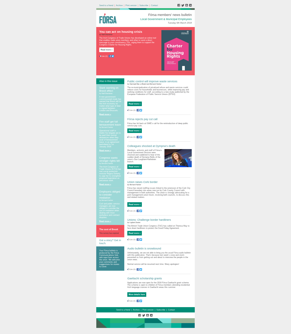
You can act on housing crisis (120, 31)
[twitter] (183, 6)
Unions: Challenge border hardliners (149, 219)
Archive (119, 5)
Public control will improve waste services (152, 81)
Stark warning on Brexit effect (108, 89)
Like (103, 56)
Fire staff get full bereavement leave (110, 123)
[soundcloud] (190, 6)
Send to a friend (106, 5)
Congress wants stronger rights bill (109, 159)
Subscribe (143, 5)
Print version (131, 5)
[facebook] (179, 6)
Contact (154, 5)
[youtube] (187, 6)
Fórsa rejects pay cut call (142, 119)
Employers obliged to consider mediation (109, 194)
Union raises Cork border (142, 182)
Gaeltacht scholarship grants (144, 278)
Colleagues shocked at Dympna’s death (151, 146)
